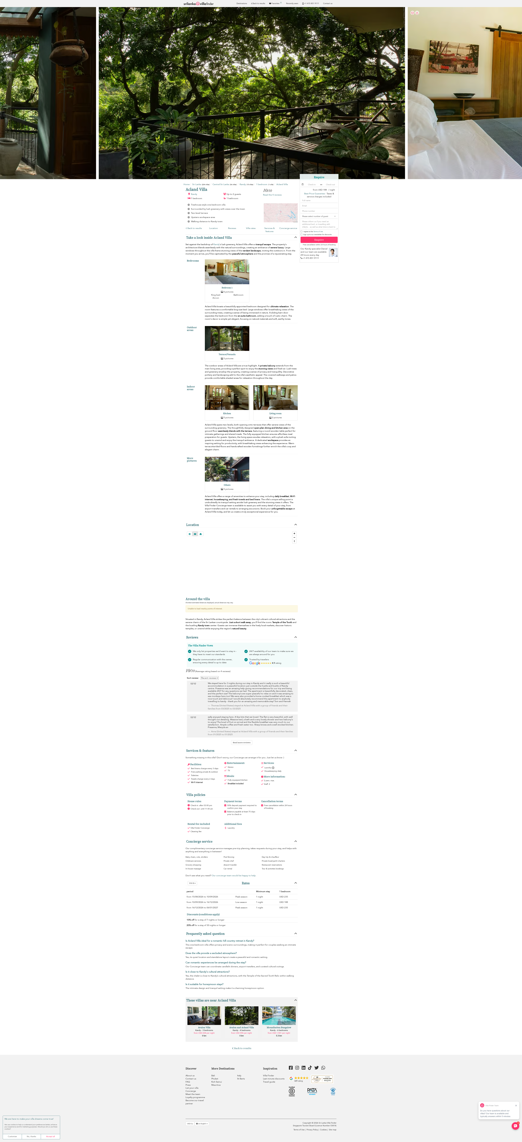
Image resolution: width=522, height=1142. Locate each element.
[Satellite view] (189, 533)
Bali (213, 1075)
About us (190, 1075)
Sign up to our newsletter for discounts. (317, 234)
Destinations (242, 3)
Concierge (191, 1091)
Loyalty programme (195, 1097)
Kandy (194, 194)
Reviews (232, 228)
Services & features (269, 230)
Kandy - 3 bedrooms (204, 1030)
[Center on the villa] (200, 533)
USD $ (192, 883)
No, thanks (31, 1136)
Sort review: (193, 678)
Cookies (323, 1129)
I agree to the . (313, 231)
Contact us (327, 3)
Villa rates (251, 228)
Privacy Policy (312, 1129)
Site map (332, 1129)
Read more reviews (242, 742)
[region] (242, 561)
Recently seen (292, 3)
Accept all (50, 1136)
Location (213, 228)
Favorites (276, 3)
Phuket (214, 1078)
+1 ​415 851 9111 (311, 3)
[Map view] (195, 533)
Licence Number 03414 (326, 1125)
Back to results (259, 3)
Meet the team (193, 1094)
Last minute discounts (274, 1078)
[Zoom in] (294, 533)
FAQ (188, 1081)
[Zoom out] (294, 537)
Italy (239, 1075)
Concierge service (288, 228)
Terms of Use (318, 231)
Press (188, 1084)
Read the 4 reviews (272, 194)
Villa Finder (268, 1075)
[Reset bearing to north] (294, 541)
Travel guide (269, 1081)
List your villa (192, 1087)
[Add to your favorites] (261, 93)
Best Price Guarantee (314, 193)
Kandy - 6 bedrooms (279, 1030)
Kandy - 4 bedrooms (241, 1030)
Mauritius (216, 1084)
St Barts (241, 1078)
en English (202, 1124)
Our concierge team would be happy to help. (234, 875)
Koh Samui (216, 1081)
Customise (12, 1136)
